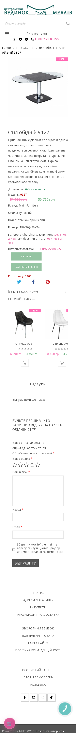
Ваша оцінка (22, 459)
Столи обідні (44, 48)
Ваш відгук (21, 472)
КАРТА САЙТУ (38, 643)
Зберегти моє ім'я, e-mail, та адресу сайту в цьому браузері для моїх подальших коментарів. (40, 548)
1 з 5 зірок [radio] (14, 464)
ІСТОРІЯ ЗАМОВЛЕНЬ (38, 677)
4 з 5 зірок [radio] (32, 464)
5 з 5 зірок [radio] (37, 464)
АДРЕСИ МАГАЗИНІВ (38, 600)
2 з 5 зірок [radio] (20, 464)
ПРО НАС (38, 593)
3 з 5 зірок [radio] (26, 464)
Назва (18, 510)
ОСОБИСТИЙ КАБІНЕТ (38, 670)
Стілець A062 (62, 343)
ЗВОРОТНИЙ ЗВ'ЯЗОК (38, 628)
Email (17, 527)
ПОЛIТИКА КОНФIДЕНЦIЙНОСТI (38, 650)
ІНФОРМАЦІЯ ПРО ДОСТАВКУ (38, 614)
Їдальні (24, 48)
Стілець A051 (24, 343)
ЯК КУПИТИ (38, 607)
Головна (8, 48)
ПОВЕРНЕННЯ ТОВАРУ (38, 636)
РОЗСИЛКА (38, 684)
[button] (25, 363)
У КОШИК (26, 256)
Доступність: (16, 189)
